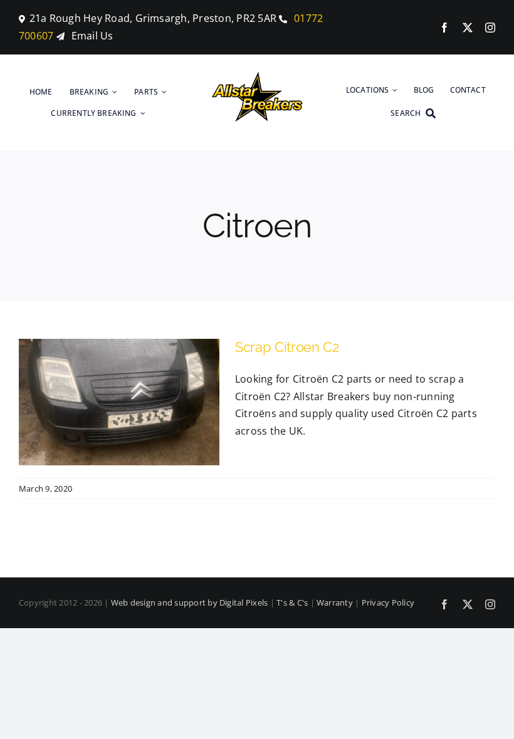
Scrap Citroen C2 (287, 347)
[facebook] (444, 28)
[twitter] (468, 28)
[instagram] (490, 28)
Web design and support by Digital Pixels (189, 602)
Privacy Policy (388, 602)
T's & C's (292, 602)
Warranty (335, 602)
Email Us (92, 36)
